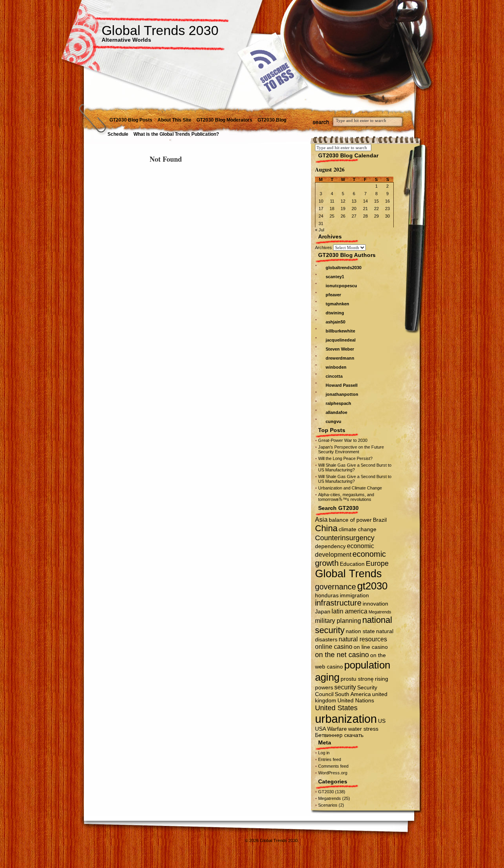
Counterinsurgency (344, 538)
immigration (354, 595)
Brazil (380, 520)
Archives (323, 247)
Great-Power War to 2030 (342, 440)
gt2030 (372, 586)
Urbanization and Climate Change (350, 488)
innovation (375, 603)
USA (320, 729)
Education (352, 564)
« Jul (319, 229)
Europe (377, 563)
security (345, 687)
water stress (363, 729)
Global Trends (348, 574)
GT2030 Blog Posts (130, 120)
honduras (327, 595)
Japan (322, 611)
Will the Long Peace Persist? (345, 458)
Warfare (337, 729)
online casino (333, 646)
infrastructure (338, 602)
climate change (357, 529)
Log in (324, 752)
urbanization (346, 718)
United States (336, 708)
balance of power (350, 520)
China (326, 528)
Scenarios (327, 805)
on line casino (371, 647)
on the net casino (342, 654)
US (381, 721)
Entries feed (329, 759)
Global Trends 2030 (160, 30)
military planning (338, 620)
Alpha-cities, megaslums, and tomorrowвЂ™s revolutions (346, 497)
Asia (321, 519)
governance (335, 586)
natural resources (363, 639)
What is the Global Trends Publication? (176, 134)
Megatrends (380, 611)
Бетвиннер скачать (339, 735)
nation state (360, 631)
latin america (349, 611)
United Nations (355, 700)
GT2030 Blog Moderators (224, 120)
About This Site (174, 120)
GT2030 (326, 791)
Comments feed (333, 766)
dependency (330, 546)
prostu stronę (357, 679)
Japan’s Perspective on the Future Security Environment (351, 449)
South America (353, 694)
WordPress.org (332, 772)
